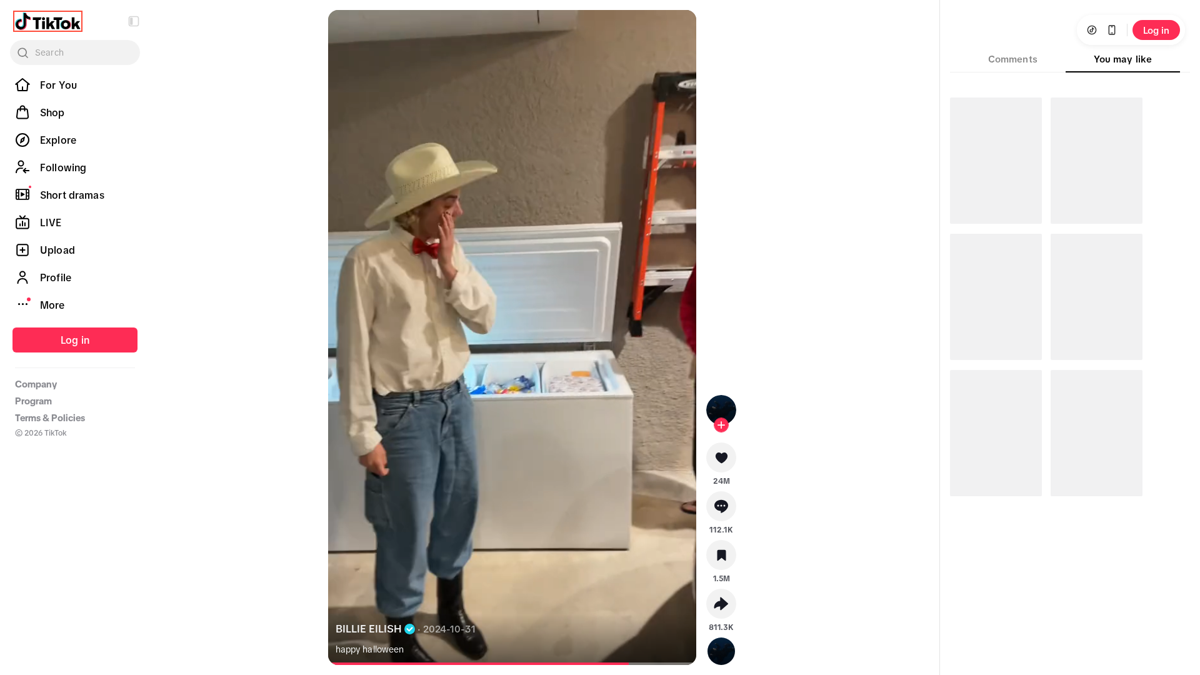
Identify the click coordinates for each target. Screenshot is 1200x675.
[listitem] (75, 85)
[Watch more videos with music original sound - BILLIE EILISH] (721, 648)
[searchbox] (75, 52)
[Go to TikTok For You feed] (48, 21)
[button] (134, 21)
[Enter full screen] (676, 30)
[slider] (484, 663)
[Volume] (348, 30)
